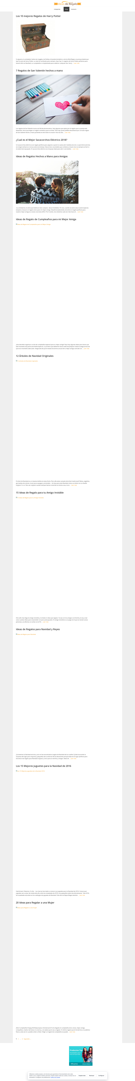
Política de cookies (55, 1077)
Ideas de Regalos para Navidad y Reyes (38, 629)
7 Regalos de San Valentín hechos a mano (39, 70)
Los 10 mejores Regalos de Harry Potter (38, 16)
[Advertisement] (105, 24)
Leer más (76, 63)
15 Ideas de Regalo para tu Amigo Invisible (40, 492)
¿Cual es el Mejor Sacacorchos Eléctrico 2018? (41, 139)
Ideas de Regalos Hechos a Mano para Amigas (42, 156)
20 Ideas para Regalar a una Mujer (35, 902)
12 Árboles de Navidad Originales (34, 355)
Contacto (73, 9)
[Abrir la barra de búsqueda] (80, 9)
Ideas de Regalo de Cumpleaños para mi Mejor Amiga (46, 219)
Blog (66, 9)
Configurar (101, 1075)
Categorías (57, 9)
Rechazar (91, 1075)
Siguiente (27, 1039)
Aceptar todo (82, 1075)
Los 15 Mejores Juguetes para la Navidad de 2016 (43, 766)
